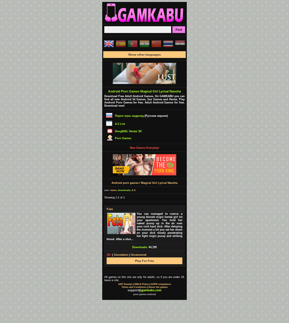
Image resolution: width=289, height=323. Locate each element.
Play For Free (144, 261)
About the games (158, 287)
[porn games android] (144, 22)
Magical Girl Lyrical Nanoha (159, 182)
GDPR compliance (161, 284)
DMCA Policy (141, 284)
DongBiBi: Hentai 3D (128, 131)
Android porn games (125, 182)
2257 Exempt (125, 284)
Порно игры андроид (129, 115)
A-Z (134, 190)
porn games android (144, 294)
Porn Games (123, 138)
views (113, 190)
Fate (110, 209)
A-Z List (120, 123)
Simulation (121, 254)
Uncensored (138, 254)
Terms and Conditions (134, 287)
